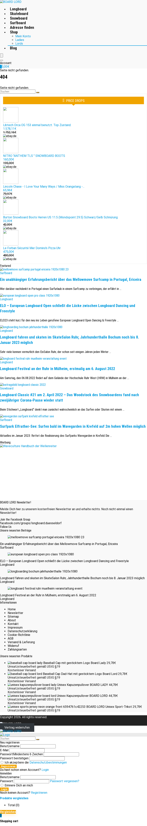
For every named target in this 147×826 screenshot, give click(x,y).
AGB (10, 638)
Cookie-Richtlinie (19, 635)
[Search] (1, 60)
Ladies (19, 40)
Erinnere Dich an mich (18, 785)
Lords (19, 43)
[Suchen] (37, 92)
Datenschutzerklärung (22, 631)
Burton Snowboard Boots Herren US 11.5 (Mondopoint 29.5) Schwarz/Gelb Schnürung (60, 217)
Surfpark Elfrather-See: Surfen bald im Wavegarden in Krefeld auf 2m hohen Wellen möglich (73, 426)
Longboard (18, 9)
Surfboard (18, 23)
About (12, 620)
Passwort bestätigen (14, 758)
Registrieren (8, 766)
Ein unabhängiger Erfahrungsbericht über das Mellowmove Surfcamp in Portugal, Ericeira (70, 279)
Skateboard (19, 13)
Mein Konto (23, 36)
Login (4, 789)
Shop (14, 32)
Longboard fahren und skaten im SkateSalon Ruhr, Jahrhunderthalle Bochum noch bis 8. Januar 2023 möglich (72, 578)
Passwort (21, 754)
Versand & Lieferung (21, 642)
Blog (13, 48)
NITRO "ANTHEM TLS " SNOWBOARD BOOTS (34, 156)
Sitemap (13, 616)
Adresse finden (22, 27)
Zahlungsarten (17, 649)
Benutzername (10, 746)
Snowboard (18, 18)
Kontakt (13, 624)
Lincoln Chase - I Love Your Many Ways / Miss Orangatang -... (43, 186)
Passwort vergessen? (64, 781)
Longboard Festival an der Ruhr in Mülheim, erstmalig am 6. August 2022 (57, 368)
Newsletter (15, 613)
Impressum (15, 627)
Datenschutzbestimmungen (48, 762)
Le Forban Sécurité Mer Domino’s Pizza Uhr (32, 248)
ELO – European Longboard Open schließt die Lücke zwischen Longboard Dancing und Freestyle (64, 561)
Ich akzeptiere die (35, 762)
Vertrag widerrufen (17, 727)
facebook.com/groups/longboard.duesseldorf (31, 523)
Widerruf (13, 646)
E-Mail (4, 750)
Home (12, 609)
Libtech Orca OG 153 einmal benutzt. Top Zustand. (37, 125)
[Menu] (1, 55)
